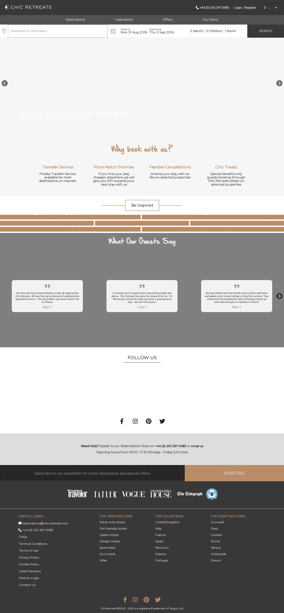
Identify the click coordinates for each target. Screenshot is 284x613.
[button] (276, 7)
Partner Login (29, 578)
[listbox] (142, 86)
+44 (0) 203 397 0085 (214, 7)
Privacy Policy (29, 557)
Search (265, 31)
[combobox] (267, 7)
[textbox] (92, 473)
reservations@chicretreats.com (45, 523)
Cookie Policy (29, 564)
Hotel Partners (30, 571)
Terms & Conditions (33, 544)
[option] (142, 83)
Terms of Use (28, 550)
